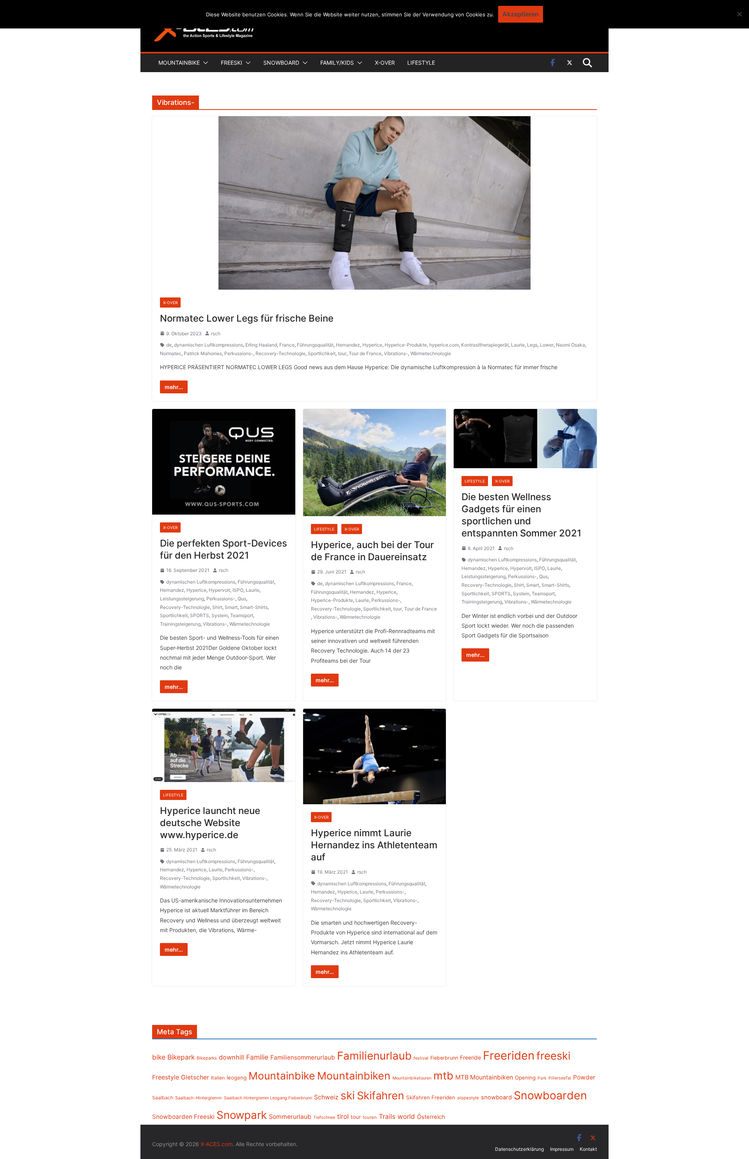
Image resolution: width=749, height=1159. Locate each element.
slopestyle (468, 1098)
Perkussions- (238, 353)
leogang (237, 1077)
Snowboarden (550, 1095)
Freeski (231, 62)
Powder (584, 1077)
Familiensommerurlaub (302, 1057)
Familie (257, 1057)
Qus (242, 599)
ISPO (238, 590)
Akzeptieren (520, 14)
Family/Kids (337, 62)
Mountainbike (179, 62)
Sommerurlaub (290, 1116)
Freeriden (508, 1055)
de (169, 345)
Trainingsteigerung (180, 624)
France (287, 345)
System (219, 615)
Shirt (217, 607)
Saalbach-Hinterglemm (198, 1098)
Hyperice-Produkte (406, 345)
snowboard (496, 1097)
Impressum (561, 1149)
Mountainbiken (353, 1075)
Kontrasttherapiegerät (485, 345)
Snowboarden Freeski (183, 1116)
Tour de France (365, 353)
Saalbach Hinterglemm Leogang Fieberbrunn (268, 1098)
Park (542, 1078)
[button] (204, 62)
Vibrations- (396, 353)
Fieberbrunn (444, 1058)
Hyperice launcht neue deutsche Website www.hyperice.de (210, 822)
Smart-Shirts (254, 607)
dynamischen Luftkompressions (208, 345)
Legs (532, 345)
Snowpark (242, 1115)
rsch (215, 333)
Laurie (518, 345)
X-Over (385, 62)
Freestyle (165, 1077)
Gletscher (195, 1077)
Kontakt (588, 1149)
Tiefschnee (324, 1117)
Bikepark (181, 1057)
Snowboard (281, 62)
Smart (231, 607)
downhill (231, 1057)
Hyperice (372, 345)
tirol (343, 1116)
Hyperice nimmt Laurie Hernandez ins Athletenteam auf (374, 845)
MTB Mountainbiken (484, 1077)
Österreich (431, 1116)
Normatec (170, 353)
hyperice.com (444, 345)
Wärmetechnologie (430, 353)
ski (348, 1095)
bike (158, 1057)
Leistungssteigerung (182, 599)
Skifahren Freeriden (430, 1097)
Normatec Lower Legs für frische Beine (247, 318)
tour (342, 353)
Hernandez (348, 345)
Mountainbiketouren (411, 1078)
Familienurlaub (374, 1055)
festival (421, 1058)
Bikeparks (207, 1058)
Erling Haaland (261, 345)
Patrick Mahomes (203, 353)
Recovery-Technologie (280, 353)
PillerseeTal (559, 1078)
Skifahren (380, 1095)
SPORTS (199, 615)
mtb (443, 1075)
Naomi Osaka (570, 345)
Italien (218, 1078)
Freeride (470, 1057)
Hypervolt (219, 590)
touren (370, 1117)
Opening (525, 1077)
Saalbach (162, 1098)
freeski (553, 1055)
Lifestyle (421, 62)
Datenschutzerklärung (519, 1149)
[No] (739, 14)
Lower (547, 345)
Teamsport (241, 615)
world (406, 1116)
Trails (387, 1116)
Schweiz (326, 1097)
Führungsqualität (315, 345)
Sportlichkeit (321, 353)
